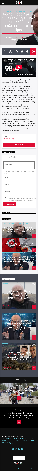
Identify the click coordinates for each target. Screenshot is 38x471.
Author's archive (19, 145)
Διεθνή (8, 11)
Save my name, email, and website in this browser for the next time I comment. (22, 198)
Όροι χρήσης (6, 438)
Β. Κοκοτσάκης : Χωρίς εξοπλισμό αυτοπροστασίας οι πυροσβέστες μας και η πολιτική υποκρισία (19, 355)
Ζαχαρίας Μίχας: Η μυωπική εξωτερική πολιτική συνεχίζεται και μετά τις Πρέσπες (19, 415)
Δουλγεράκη (7, 240)
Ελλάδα (14, 11)
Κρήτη (14, 240)
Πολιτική (22, 11)
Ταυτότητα (15, 441)
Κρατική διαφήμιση (19, 438)
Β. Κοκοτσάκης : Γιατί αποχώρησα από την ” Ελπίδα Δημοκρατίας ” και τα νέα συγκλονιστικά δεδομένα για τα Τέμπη (19, 261)
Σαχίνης (29, 11)
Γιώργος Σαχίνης (21, 37)
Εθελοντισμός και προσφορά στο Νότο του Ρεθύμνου (19, 244)
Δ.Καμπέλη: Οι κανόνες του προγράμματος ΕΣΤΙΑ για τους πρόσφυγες (19, 390)
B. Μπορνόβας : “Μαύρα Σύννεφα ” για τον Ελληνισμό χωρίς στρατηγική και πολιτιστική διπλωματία (19, 229)
